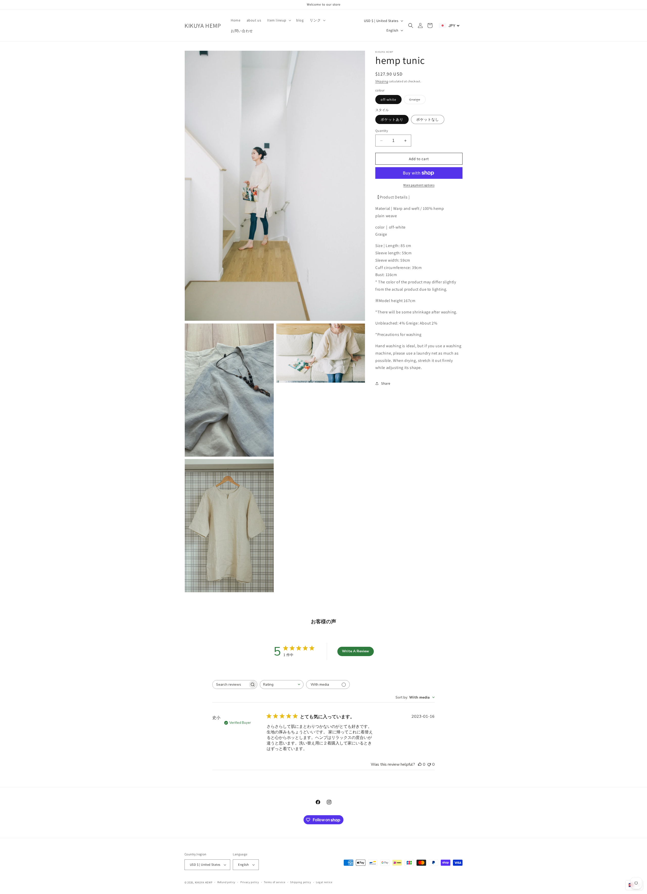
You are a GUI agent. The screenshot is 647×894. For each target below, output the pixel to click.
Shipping (381, 81)
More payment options (418, 185)
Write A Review (355, 651)
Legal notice (324, 882)
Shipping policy (300, 882)
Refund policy (226, 882)
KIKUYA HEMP (204, 882)
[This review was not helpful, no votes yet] (429, 764)
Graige (417, 100)
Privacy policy (249, 882)
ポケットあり (392, 119)
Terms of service (274, 882)
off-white (388, 99)
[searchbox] (230, 684)
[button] (278, 20)
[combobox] (282, 684)
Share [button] (385, 383)
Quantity (381, 131)
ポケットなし (427, 119)
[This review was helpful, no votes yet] (420, 764)
